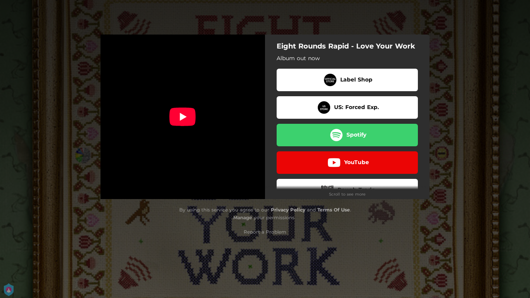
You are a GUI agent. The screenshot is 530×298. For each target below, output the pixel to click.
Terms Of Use (333, 210)
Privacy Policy (288, 210)
